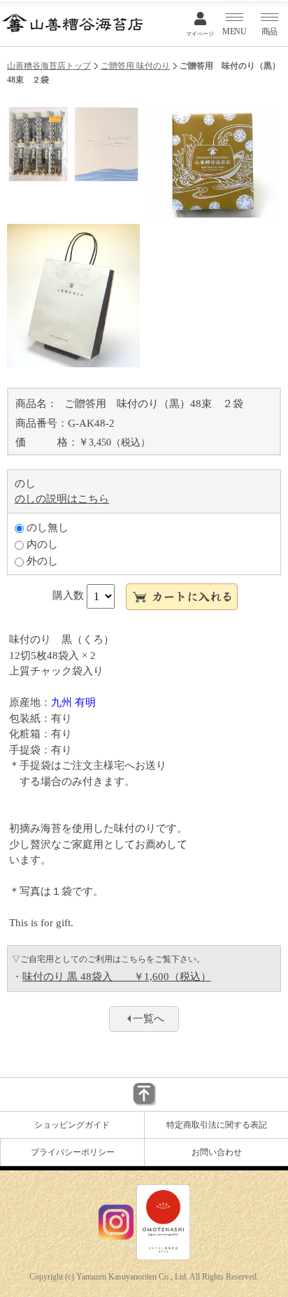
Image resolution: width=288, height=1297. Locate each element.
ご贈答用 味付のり (135, 66)
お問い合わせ (217, 1152)
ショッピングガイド (72, 1125)
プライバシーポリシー (73, 1152)
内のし (41, 544)
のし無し (46, 527)
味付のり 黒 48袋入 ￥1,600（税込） (116, 976)
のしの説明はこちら (62, 498)
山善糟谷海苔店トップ (49, 66)
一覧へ (148, 1018)
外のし (41, 561)
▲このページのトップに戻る (144, 1094)
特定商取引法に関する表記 (216, 1125)
